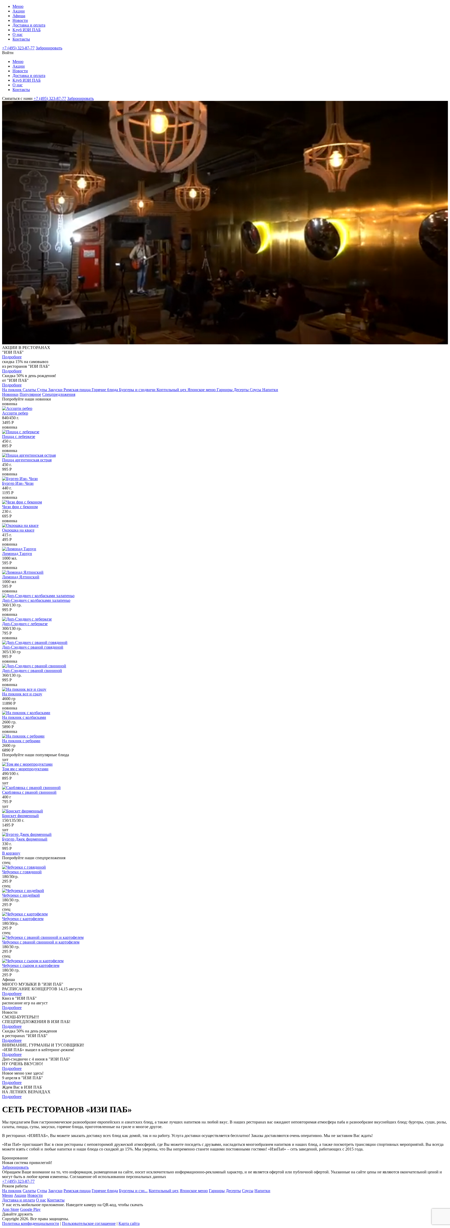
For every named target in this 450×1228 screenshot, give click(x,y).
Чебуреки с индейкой (21, 895)
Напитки (270, 389)
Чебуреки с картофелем (22, 918)
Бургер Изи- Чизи (18, 483)
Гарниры (225, 389)
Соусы (256, 389)
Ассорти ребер (15, 413)
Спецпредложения (58, 394)
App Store (10, 1209)
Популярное (30, 394)
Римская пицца (78, 389)
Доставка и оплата (28, 25)
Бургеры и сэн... (133, 1190)
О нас (17, 34)
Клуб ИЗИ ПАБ (26, 30)
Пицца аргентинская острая (27, 460)
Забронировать (49, 48)
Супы (42, 389)
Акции (18, 11)
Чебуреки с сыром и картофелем (30, 965)
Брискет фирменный (20, 815)
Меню (17, 6)
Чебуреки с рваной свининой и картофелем (40, 942)
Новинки (10, 394)
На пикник (12, 389)
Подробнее (12, 357)
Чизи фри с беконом (20, 507)
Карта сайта (129, 1223)
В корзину (11, 853)
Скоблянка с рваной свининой (29, 792)
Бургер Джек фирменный (24, 839)
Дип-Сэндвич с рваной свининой (32, 670)
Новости (20, 20)
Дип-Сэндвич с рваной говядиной (32, 647)
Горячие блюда (105, 389)
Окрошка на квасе (18, 530)
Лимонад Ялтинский (20, 577)
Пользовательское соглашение (89, 1223)
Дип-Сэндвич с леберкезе (25, 624)
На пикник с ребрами (21, 741)
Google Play (30, 1209)
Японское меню (202, 389)
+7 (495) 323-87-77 (18, 48)
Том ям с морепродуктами (25, 769)
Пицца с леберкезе (18, 436)
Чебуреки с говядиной (22, 872)
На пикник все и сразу (22, 694)
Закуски (56, 389)
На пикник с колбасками (24, 717)
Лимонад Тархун (17, 553)
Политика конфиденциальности (30, 1223)
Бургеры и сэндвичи (138, 389)
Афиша (18, 16)
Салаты (30, 389)
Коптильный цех (172, 389)
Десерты (242, 389)
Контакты (21, 39)
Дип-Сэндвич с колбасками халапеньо (36, 600)
